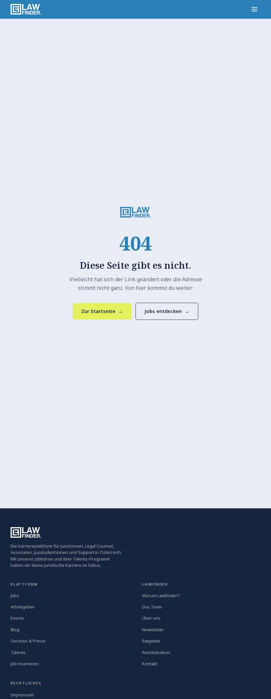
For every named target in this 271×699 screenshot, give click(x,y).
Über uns (151, 618)
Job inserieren (25, 664)
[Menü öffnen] (254, 9)
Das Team (152, 607)
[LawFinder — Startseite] (26, 9)
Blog (15, 630)
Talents (18, 652)
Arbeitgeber (23, 607)
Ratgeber (151, 641)
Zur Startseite (102, 311)
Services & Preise (28, 641)
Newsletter (153, 630)
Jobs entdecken (166, 311)
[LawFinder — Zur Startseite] (135, 212)
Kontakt (149, 664)
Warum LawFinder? (161, 596)
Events (17, 618)
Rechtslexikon (156, 652)
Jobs (15, 596)
